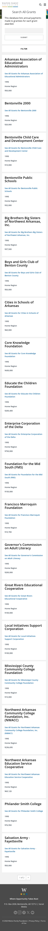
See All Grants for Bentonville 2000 (20, 110)
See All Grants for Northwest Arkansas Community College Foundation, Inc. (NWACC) (22, 730)
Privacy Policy (34, 921)
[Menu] (45, 4)
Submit (24, 37)
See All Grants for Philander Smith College (24, 811)
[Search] (40, 4)
